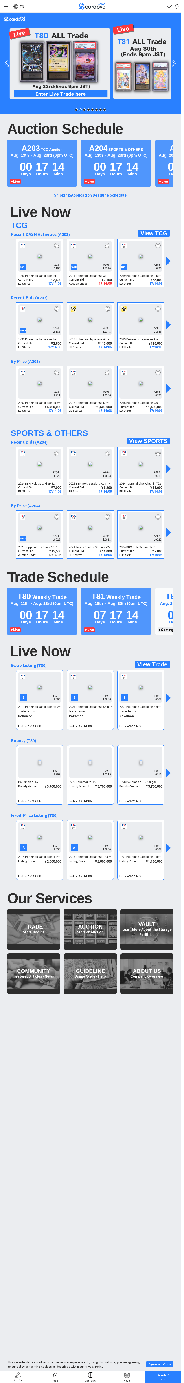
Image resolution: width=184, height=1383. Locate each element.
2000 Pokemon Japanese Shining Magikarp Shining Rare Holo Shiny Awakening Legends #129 (39, 402)
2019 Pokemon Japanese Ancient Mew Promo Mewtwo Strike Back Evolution (90, 339)
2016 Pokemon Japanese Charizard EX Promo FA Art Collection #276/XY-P (140, 402)
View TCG (153, 233)
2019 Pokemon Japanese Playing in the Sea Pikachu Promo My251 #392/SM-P (39, 706)
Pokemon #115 (28, 782)
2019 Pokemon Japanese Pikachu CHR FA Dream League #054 (140, 275)
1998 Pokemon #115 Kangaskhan (140, 782)
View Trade (152, 664)
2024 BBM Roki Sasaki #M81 (36, 483)
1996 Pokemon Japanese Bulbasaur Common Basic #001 (39, 275)
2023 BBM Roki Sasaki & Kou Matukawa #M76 (90, 483)
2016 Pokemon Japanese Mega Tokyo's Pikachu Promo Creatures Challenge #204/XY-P (90, 402)
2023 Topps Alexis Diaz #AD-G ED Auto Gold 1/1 (39, 547)
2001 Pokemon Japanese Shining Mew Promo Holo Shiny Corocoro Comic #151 (90, 706)
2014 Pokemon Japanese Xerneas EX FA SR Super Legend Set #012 (90, 275)
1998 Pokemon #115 (82, 782)
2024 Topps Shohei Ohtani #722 (140, 483)
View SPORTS (148, 441)
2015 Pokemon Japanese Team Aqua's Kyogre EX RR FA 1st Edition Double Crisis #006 (39, 856)
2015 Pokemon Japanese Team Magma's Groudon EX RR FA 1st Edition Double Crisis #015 (90, 856)
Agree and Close (160, 1364)
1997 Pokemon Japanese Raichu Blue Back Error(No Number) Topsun (140, 856)
